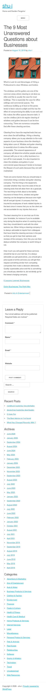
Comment (10, 323)
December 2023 (13, 467)
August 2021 (12, 530)
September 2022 (13, 500)
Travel (9, 666)
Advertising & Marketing (16, 578)
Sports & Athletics (14, 658)
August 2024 (12, 446)
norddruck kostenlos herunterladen (21, 405)
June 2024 (11, 450)
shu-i (7, 5)
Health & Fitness (13, 612)
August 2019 (12, 551)
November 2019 (13, 542)
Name (8, 337)
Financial (10, 604)
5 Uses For (11, 414)
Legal (9, 629)
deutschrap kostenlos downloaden (20, 410)
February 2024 (13, 459)
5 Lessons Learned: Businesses (16, 280)
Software (10, 654)
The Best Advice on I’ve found (19, 418)
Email (8, 350)
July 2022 (11, 509)
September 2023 (13, 475)
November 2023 (13, 471)
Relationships (12, 650)
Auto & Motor (12, 587)
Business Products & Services (19, 591)
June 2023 (11, 488)
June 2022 (11, 513)
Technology (11, 662)
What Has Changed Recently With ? (21, 422)
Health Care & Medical (16, 616)
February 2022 (13, 517)
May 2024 (11, 454)
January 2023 (12, 496)
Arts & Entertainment (20, 293)
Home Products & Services (18, 620)
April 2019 (11, 567)
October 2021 (12, 525)
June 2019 (11, 559)
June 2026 (11, 433)
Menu (23, 18)
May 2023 (11, 492)
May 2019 (11, 563)
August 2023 (12, 479)
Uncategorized (13, 671)
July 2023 (11, 484)
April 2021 (11, 538)
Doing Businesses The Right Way (17, 286)
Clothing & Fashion (14, 595)
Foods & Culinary (14, 608)
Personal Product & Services (18, 637)
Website (8, 363)
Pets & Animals (13, 641)
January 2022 (12, 521)
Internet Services (13, 624)
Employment (12, 599)
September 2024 (13, 442)
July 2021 (11, 534)
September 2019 (13, 546)
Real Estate (11, 645)
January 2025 (12, 438)
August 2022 (12, 505)
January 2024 (12, 463)
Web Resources (13, 675)
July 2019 (11, 555)
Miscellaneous (12, 633)
